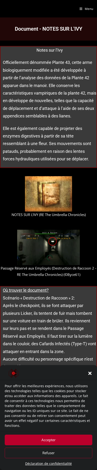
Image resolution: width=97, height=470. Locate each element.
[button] (90, 373)
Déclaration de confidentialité (48, 463)
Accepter (48, 439)
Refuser (48, 452)
